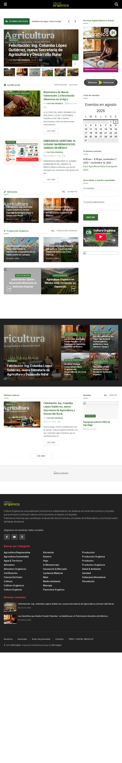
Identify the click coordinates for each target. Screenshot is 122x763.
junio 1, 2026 (13, 258)
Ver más (41, 456)
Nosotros (8, 639)
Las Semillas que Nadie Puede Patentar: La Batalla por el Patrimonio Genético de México (63, 616)
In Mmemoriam (51, 565)
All (63, 192)
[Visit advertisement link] (100, 281)
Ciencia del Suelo (13, 577)
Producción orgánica (67, 231)
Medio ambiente (51, 581)
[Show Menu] (5, 4)
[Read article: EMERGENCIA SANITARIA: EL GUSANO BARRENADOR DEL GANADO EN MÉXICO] (22, 152)
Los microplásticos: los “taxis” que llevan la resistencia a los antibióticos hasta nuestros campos (103, 341)
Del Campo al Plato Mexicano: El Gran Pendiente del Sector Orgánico (63, 21)
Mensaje (14, 40)
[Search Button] (116, 4)
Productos (88, 560)
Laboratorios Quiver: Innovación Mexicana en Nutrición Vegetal (23, 283)
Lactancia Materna (53, 573)
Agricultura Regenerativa (17, 552)
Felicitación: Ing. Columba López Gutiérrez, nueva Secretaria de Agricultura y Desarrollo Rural (38, 50)
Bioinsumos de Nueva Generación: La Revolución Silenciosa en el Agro (59, 96)
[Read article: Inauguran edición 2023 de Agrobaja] (100, 410)
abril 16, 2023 (90, 429)
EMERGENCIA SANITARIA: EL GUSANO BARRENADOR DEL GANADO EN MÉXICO (60, 144)
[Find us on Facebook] (7, 537)
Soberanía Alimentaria (71, 334)
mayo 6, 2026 (71, 103)
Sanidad (10, 142)
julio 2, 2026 (13, 219)
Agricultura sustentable (16, 556)
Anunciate (22, 639)
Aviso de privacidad (41, 639)
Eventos (113, 395)
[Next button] (75, 57)
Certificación (60, 85)
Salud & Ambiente (102, 332)
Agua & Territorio (74, 360)
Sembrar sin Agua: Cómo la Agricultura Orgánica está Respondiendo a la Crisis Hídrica (75, 369)
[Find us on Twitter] (22, 537)
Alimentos (72, 192)
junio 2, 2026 (53, 219)
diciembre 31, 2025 (53, 156)
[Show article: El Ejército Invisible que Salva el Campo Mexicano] (72, 72)
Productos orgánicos (93, 565)
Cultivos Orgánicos (14, 585)
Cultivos (73, 85)
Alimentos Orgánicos (15, 569)
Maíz (45, 577)
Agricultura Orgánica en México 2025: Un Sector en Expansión (60, 283)
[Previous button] (75, 63)
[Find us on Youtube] (14, 537)
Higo (45, 560)
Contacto (59, 639)
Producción (88, 552)
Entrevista (48, 552)
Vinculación (88, 581)
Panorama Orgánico (53, 589)
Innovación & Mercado (18, 93)
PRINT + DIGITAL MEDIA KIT (81, 639)
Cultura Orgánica (21, 60)
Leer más (52, 130)
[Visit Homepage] (61, 4)
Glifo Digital (16, 645)
